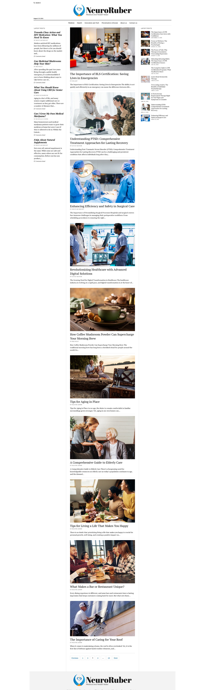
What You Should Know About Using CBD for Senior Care (48, 90)
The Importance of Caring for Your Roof (96, 639)
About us (123, 23)
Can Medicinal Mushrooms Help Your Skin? (47, 62)
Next (116, 658)
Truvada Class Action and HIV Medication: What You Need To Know (48, 35)
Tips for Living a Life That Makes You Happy (99, 526)
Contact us (133, 23)
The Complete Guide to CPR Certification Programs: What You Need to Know (161, 70)
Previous (75, 658)
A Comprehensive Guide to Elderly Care (96, 462)
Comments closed (40, 56)
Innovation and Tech (92, 23)
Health (79, 23)
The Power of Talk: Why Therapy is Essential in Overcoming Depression (159, 52)
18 (109, 658)
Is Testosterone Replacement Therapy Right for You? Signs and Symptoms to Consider (160, 96)
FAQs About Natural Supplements (44, 141)
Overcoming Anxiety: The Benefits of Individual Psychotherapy (159, 87)
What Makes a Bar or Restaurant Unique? (97, 587)
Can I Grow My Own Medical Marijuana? (48, 114)
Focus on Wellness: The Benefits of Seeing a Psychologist (159, 43)
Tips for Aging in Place (85, 402)
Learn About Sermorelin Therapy (159, 78)
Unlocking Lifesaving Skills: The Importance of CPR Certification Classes (160, 61)
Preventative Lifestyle (110, 23)
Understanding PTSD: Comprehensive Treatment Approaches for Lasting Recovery (99, 141)
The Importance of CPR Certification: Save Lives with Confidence (160, 34)
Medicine (71, 23)
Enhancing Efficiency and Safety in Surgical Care (102, 206)
